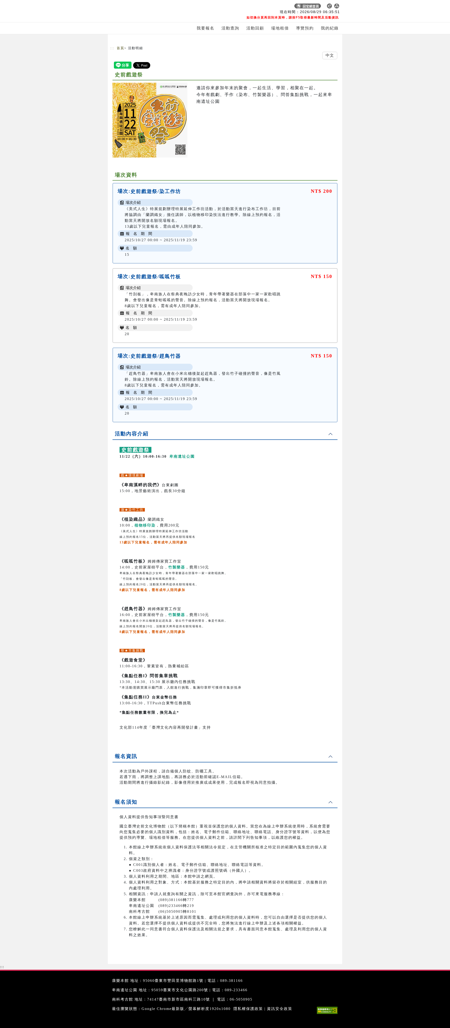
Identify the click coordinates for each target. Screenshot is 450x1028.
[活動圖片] (150, 120)
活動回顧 (255, 28)
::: (112, 48)
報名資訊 (126, 756)
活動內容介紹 (132, 434)
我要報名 (205, 28)
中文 (330, 55)
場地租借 (280, 28)
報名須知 (126, 802)
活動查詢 (230, 28)
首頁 (120, 48)
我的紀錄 (330, 28)
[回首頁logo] (143, 7)
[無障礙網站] (328, 1014)
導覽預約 (305, 28)
